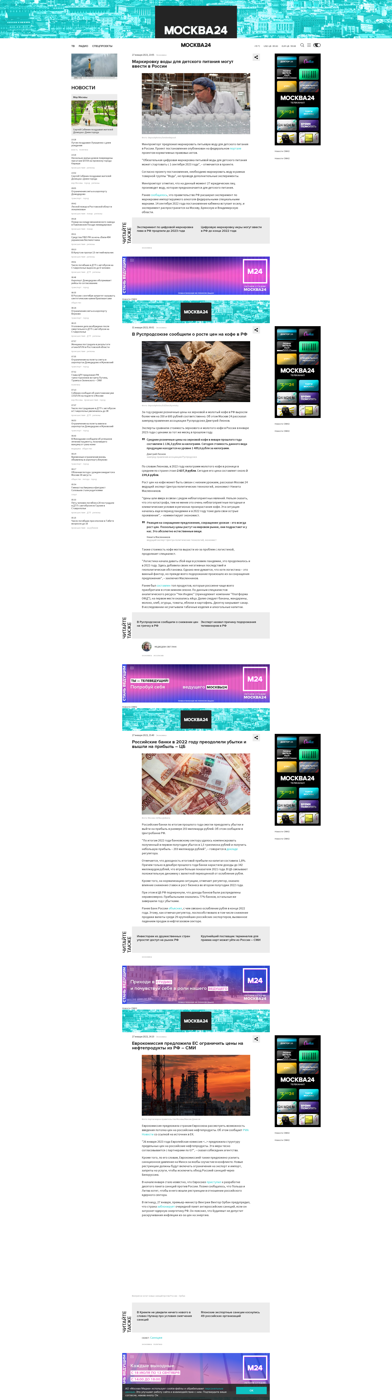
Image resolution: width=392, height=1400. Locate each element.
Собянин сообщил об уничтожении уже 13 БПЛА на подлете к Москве (92, 394)
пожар (90, 214)
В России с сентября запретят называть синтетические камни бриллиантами (93, 297)
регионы (91, 168)
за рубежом (92, 528)
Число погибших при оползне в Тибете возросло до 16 (92, 522)
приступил (214, 1182)
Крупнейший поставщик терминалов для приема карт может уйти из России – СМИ (230, 938)
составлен (164, 585)
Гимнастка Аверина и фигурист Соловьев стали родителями (88, 489)
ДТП (89, 272)
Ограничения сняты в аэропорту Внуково (89, 312)
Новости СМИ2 (129, 299)
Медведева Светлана (166, 646)
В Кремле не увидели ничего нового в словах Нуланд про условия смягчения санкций (164, 1316)
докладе (232, 849)
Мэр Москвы (80, 97)
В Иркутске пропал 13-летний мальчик (92, 252)
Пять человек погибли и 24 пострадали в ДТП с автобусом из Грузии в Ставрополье (92, 505)
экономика (147, 248)
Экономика (161, 55)
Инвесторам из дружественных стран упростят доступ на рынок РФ (163, 938)
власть (74, 150)
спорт (74, 495)
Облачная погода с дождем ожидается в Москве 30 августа (93, 474)
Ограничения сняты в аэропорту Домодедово (89, 193)
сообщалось (159, 195)
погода (86, 479)
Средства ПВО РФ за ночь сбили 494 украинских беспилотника (91, 239)
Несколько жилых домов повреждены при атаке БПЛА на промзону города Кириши (92, 160)
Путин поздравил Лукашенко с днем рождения (91, 144)
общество (76, 303)
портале (235, 148)
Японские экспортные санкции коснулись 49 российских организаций (230, 1314)
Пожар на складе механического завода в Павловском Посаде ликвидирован (93, 223)
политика (83, 150)
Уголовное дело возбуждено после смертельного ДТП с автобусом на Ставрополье (90, 329)
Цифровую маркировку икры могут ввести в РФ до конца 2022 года (231, 229)
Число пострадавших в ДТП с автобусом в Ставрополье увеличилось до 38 (93, 410)
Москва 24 (196, 45)
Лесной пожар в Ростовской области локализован (91, 208)
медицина (76, 449)
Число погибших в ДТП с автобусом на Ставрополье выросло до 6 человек (92, 266)
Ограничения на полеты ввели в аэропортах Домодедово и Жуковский (92, 425)
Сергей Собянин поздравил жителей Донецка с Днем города (93, 131)
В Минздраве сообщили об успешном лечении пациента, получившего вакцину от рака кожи (91, 441)
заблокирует (166, 1206)
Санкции (156, 1338)
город (87, 183)
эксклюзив (158, 655)
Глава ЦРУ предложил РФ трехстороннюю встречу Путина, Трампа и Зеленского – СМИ (89, 377)
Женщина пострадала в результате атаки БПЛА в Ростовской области (90, 346)
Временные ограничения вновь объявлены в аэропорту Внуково (89, 458)
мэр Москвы (77, 183)
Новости (83, 88)
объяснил (175, 908)
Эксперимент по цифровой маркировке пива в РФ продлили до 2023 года (165, 229)
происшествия (78, 168)
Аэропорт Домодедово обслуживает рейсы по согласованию (91, 282)
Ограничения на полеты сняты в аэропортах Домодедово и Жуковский (92, 361)
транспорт (76, 198)
